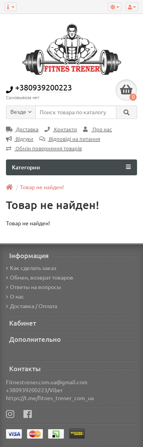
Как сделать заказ (33, 268)
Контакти (65, 129)
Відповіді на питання (74, 139)
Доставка (27, 129)
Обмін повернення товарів (48, 149)
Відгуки (23, 139)
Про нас (101, 129)
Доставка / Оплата (33, 306)
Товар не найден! (42, 187)
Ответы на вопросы (35, 287)
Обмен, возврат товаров (41, 277)
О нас (17, 297)
